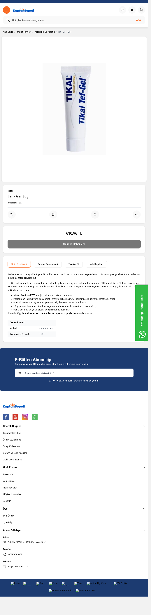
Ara (138, 20)
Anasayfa (8, 474)
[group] (74, 109)
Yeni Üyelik (8, 515)
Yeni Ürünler (9, 481)
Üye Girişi (7, 522)
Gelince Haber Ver (74, 244)
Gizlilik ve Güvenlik (12, 459)
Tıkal (10, 191)
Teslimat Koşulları (12, 433)
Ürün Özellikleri (19, 264)
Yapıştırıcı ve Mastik (45, 32)
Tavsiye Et (74, 264)
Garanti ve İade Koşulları (15, 453)
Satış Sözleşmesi (11, 446)
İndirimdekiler (10, 487)
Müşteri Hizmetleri (12, 494)
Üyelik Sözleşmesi (12, 439)
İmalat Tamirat (24, 32)
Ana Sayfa (8, 32)
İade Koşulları (96, 264)
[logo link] (23, 10)
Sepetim (7, 501)
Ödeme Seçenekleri (48, 264)
